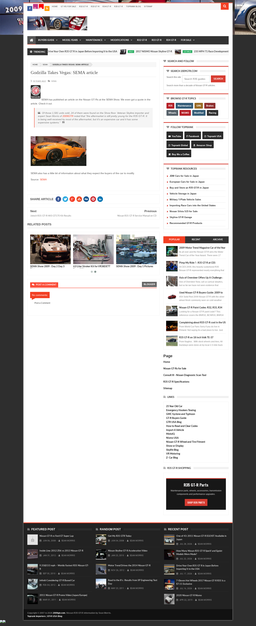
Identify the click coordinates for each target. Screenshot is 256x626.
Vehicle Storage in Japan (183, 193)
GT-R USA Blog (54, 616)
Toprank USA (214, 136)
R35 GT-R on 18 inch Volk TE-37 (196, 337)
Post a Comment (42, 303)
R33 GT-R (95, 6)
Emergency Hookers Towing (181, 410)
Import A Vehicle (175, 430)
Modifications (120, 40)
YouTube (176, 136)
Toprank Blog (133, 6)
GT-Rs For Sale (68, 6)
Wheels (172, 113)
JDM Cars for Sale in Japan (184, 176)
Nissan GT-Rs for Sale (174, 368)
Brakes (210, 105)
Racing (212, 113)
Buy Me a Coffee (180, 154)
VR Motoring (173, 454)
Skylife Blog (172, 450)
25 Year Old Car (174, 406)
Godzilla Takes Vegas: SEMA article (64, 72)
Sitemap (148, 6)
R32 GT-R (83, 6)
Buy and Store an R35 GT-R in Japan (189, 187)
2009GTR (68, 116)
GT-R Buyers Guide (176, 418)
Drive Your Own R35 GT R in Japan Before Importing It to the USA (69, 51)
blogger (149, 284)
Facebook (194, 136)
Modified (199, 113)
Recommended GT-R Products (186, 223)
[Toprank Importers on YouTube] (41, 6)
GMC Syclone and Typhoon (180, 414)
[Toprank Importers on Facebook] (29, 8)
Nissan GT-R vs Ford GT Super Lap (56, 536)
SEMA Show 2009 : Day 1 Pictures (134, 266)
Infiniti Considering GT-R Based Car (57, 580)
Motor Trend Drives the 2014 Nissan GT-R (129, 565)
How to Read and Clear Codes (182, 426)
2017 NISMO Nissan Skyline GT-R (141, 51)
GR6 (198, 105)
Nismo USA (172, 438)
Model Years (70, 40)
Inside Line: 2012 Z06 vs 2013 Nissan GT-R (61, 551)
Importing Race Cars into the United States (193, 205)
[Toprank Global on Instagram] (35, 6)
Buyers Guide (46, 40)
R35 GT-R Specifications (176, 382)
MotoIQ (170, 434)
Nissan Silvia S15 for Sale (183, 211)
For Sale (186, 40)
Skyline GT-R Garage (181, 217)
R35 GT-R (118, 6)
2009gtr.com (59, 613)
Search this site (173, 77)
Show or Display (175, 446)
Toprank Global (179, 145)
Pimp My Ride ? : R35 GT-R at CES (197, 263)
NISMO (185, 113)
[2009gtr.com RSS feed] (47, 8)
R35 (170, 105)
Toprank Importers (36, 616)
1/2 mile (174, 52)
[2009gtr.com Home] (31, 40)
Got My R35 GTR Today (119, 536)
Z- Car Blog (172, 458)
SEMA (45, 65)
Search (218, 78)
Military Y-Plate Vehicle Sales (185, 199)
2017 (118, 52)
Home (55, 6)
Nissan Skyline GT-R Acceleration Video (127, 551)
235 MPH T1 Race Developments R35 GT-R (204, 51)
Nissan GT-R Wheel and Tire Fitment (185, 442)
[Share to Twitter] (37, 260)
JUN (109, 238)
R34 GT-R (107, 6)
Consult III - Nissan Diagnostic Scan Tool (184, 375)
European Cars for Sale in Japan (187, 182)
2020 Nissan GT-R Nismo (189, 595)
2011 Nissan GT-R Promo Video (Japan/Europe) (63, 595)
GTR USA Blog (173, 422)
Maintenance (94, 40)
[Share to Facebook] (33, 260)
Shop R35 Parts (196, 502)
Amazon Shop (204, 145)
